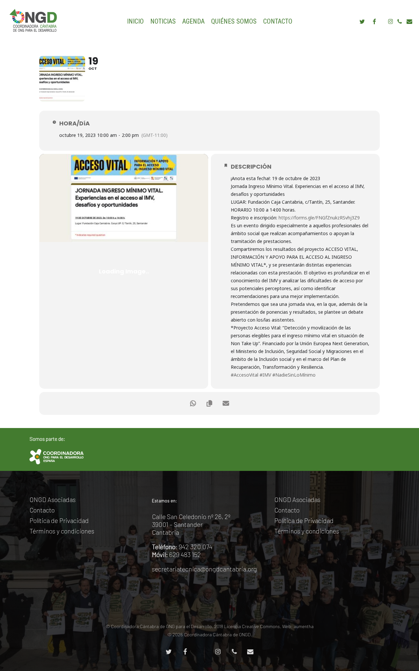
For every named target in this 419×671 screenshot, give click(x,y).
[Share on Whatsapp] (193, 403)
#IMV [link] (265, 375)
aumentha (304, 626)
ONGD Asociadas (52, 499)
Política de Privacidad (59, 520)
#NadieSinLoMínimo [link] (294, 375)
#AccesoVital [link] (244, 375)
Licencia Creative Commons (252, 626)
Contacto (42, 510)
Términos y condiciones (61, 531)
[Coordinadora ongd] (56, 456)
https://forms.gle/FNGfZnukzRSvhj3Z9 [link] (319, 217)
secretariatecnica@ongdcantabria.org (204, 569)
